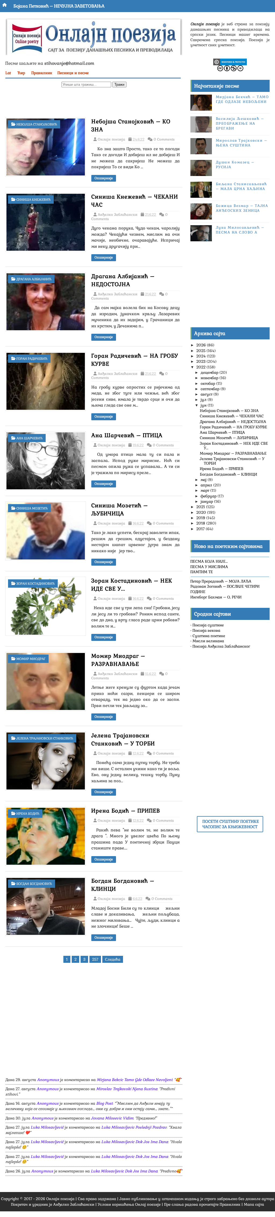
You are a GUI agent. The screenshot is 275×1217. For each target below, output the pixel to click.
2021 (201, 506)
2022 (201, 367)
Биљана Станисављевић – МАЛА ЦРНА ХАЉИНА (241, 186)
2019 (201, 517)
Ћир (21, 72)
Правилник (41, 72)
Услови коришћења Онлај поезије (129, 1204)
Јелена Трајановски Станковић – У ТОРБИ (232, 461)
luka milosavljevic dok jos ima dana (134, 1141)
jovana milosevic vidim (112, 1118)
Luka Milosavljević (47, 1127)
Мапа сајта (254, 1204)
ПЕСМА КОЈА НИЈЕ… (209, 561)
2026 (201, 345)
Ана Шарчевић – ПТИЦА (126, 435)
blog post (104, 1103)
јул (204, 399)
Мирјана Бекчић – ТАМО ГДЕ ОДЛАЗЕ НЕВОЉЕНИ (242, 99)
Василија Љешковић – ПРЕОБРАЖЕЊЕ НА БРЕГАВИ (240, 123)
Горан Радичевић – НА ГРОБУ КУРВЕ (233, 427)
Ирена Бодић (27, 814)
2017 (201, 528)
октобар (208, 383)
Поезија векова (206, 630)
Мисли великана (208, 640)
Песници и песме (73, 72)
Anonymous (48, 1079)
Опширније (104, 178)
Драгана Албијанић (33, 279)
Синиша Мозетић (32, 508)
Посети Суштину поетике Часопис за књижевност (230, 824)
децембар (210, 372)
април (207, 485)
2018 (201, 523)
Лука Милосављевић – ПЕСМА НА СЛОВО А (240, 230)
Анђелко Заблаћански (73, 1204)
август (207, 394)
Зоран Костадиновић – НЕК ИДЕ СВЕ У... (234, 445)
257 (95, 959)
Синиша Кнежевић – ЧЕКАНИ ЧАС (232, 416)
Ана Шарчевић (29, 438)
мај (204, 479)
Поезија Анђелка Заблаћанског (221, 646)
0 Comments (164, 139)
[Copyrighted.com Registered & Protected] (230, 61)
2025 (201, 350)
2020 (201, 512)
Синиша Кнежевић (33, 200)
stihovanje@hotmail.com (69, 63)
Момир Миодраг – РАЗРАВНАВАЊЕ (233, 453)
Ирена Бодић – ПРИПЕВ (125, 810)
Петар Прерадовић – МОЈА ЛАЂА (220, 581)
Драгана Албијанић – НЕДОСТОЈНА (233, 421)
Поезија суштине (208, 625)
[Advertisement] (93, 104)
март (205, 490)
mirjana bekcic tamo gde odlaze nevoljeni (134, 1079)
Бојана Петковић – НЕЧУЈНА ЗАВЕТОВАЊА (58, 6)
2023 (201, 361)
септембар (210, 388)
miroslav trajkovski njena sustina (126, 1088)
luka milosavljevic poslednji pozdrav (134, 1127)
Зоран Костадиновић (35, 583)
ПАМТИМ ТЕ (201, 571)
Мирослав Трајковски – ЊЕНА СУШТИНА (241, 143)
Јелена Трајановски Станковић (44, 738)
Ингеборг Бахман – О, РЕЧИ (215, 597)
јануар (207, 501)
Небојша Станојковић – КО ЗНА (229, 410)
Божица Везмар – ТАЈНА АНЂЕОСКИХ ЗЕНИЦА (242, 208)
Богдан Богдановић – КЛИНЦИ (228, 474)
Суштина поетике (209, 635)
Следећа (112, 959)
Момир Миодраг (30, 659)
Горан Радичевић (31, 359)
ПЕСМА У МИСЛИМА (209, 566)
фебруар (209, 496)
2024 (201, 356)
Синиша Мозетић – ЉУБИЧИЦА (229, 437)
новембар (210, 377)
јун (204, 405)
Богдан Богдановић (34, 884)
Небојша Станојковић (36, 124)
